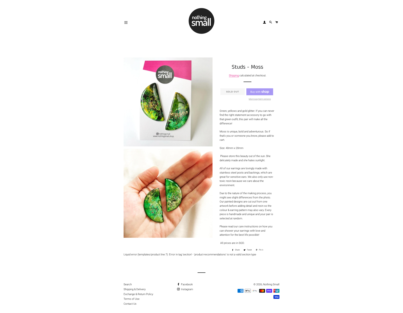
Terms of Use (131, 298)
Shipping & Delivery (135, 289)
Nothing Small (271, 284)
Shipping (234, 75)
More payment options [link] (260, 99)
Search (128, 284)
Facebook (186, 284)
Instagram (186, 289)
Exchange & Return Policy (138, 294)
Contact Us (130, 303)
